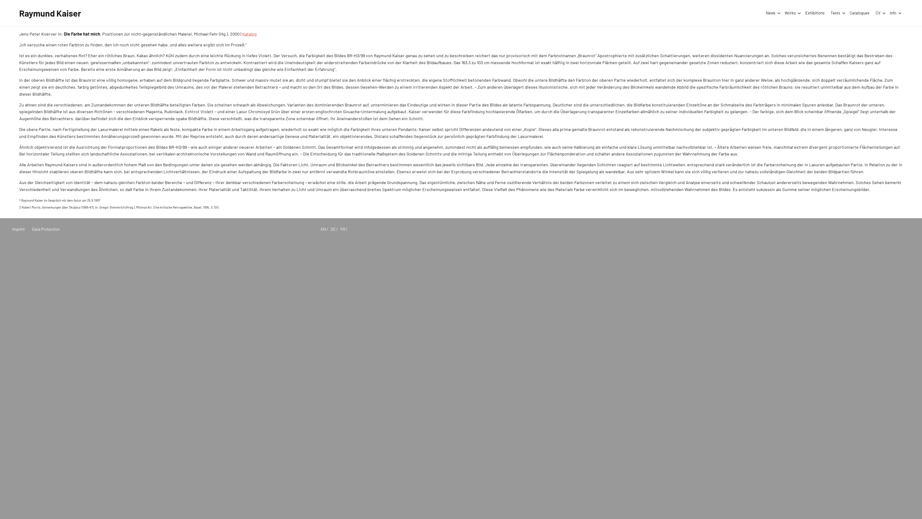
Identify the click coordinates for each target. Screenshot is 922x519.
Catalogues (859, 12)
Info (893, 12)
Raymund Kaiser (50, 13)
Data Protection (46, 229)
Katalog (249, 34)
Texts (835, 12)
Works (790, 12)
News (770, 12)
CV (878, 12)
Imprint (18, 229)
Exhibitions (815, 12)
